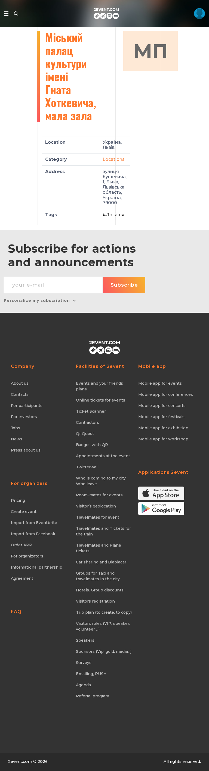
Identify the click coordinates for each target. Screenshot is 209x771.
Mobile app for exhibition (163, 427)
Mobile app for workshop (163, 439)
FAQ (16, 611)
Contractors (87, 422)
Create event (23, 511)
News (16, 439)
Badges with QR (92, 444)
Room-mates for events (99, 495)
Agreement (22, 578)
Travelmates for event (97, 517)
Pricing (18, 500)
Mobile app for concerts (162, 405)
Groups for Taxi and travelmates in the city (98, 576)
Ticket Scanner (91, 411)
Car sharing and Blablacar (101, 562)
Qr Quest (85, 433)
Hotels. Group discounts (100, 590)
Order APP (21, 545)
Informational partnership (36, 567)
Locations (114, 159)
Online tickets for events (100, 400)
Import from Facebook (33, 533)
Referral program (92, 696)
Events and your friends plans (99, 386)
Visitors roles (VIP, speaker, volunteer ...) (103, 626)
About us (20, 383)
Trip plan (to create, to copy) (104, 612)
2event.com (20, 761)
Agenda (83, 684)
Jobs (15, 427)
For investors (24, 416)
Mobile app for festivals (161, 416)
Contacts (20, 394)
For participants (26, 405)
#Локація (113, 214)
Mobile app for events (160, 383)
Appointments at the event (103, 455)
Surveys (83, 662)
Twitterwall (87, 467)
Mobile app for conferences (165, 394)
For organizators (27, 556)
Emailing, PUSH (91, 673)
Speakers (85, 640)
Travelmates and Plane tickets (98, 548)
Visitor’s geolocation (96, 506)
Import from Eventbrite (34, 522)
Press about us (26, 450)
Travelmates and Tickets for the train (103, 531)
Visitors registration (95, 601)
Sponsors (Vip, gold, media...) (103, 651)
